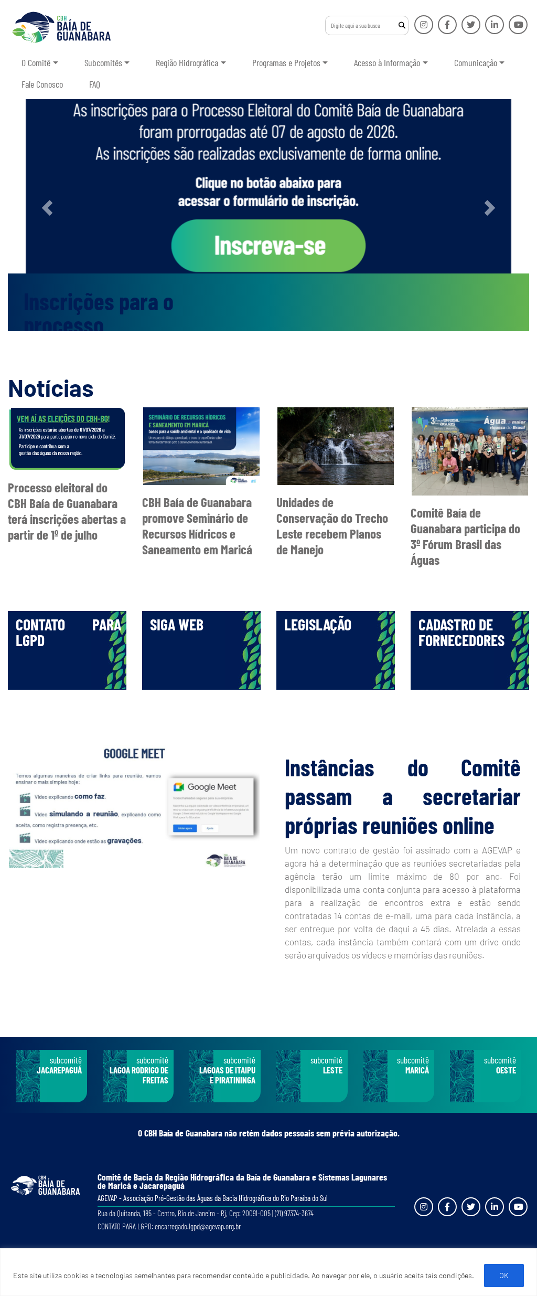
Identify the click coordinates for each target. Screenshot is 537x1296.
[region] (268, 1272)
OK (504, 1275)
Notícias (51, 387)
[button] (47, 207)
